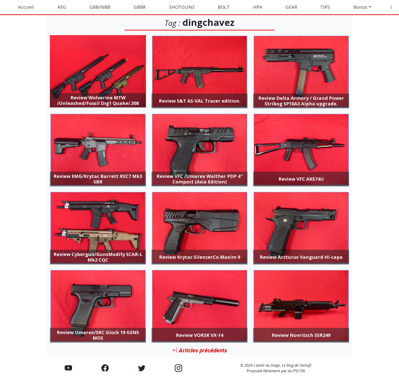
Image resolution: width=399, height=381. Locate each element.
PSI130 (299, 370)
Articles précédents (202, 350)
